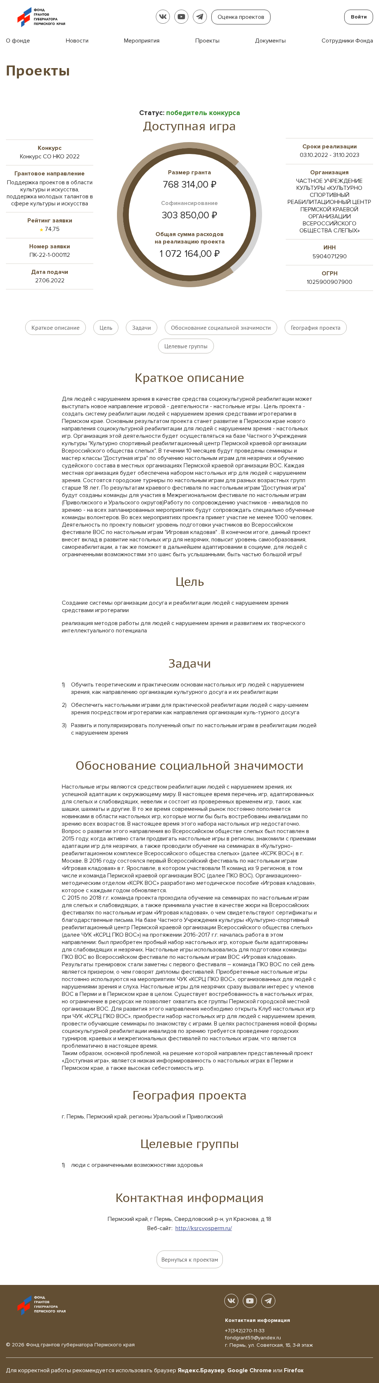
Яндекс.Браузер (201, 1370)
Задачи (141, 327)
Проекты (207, 40)
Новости (77, 40)
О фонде (18, 40)
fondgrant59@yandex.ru (253, 1338)
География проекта (316, 327)
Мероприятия (142, 40)
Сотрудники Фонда (347, 40)
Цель (106, 327)
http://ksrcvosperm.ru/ (203, 1228)
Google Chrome (249, 1370)
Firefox (293, 1370)
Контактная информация (257, 1320)
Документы (270, 40)
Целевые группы (186, 346)
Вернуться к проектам (189, 1259)
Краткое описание (55, 327)
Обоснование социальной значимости (221, 327)
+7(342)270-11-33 (245, 1330)
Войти (359, 17)
